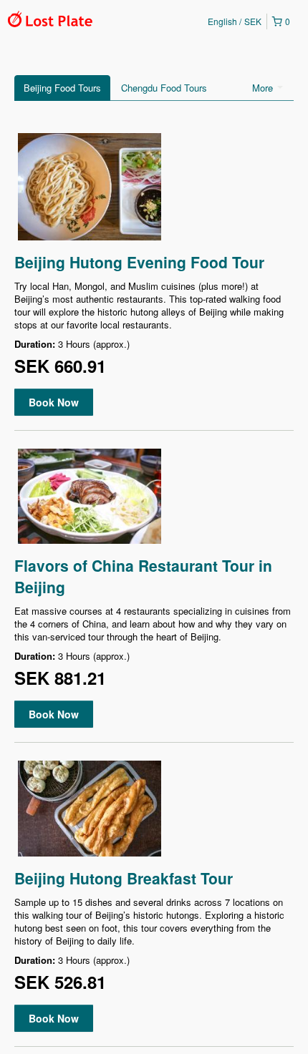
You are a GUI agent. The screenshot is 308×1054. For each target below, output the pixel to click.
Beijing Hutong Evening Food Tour (139, 262)
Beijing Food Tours (62, 87)
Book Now (54, 402)
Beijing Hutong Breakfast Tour (123, 878)
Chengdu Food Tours (164, 87)
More (264, 87)
